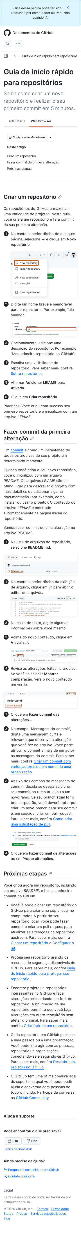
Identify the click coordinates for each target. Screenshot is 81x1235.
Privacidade (60, 1209)
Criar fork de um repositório (48, 1025)
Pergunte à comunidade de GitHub (33, 1170)
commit (17, 450)
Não (34, 1141)
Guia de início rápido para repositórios (49, 56)
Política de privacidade (18, 1149)
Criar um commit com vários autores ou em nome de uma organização (41, 766)
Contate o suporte (21, 1176)
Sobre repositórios (27, 373)
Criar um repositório (30, 197)
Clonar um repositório (29, 943)
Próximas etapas (25, 873)
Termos (42, 1209)
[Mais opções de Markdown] (50, 137)
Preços (22, 1213)
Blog (7, 1218)
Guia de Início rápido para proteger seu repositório (43, 973)
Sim (15, 1141)
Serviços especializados (48, 1213)
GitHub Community (32, 1097)
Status (8, 1213)
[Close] (68, 7)
